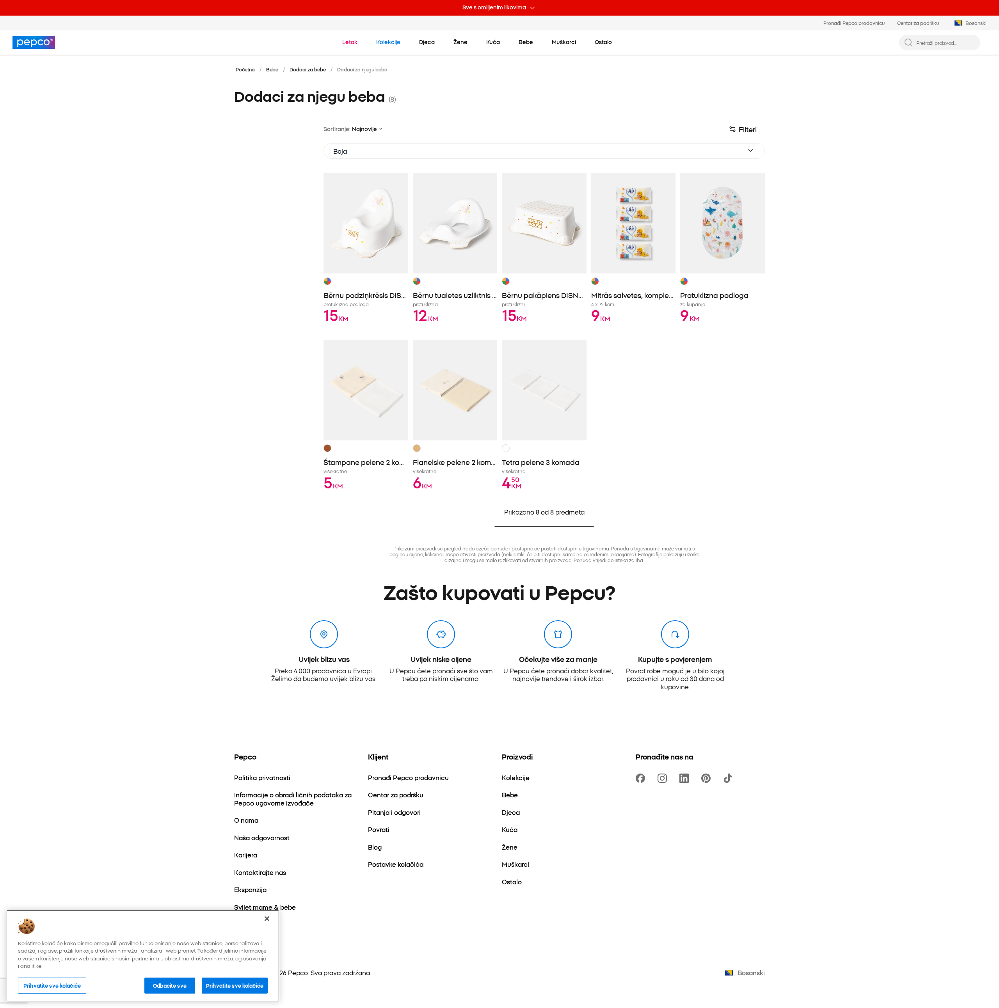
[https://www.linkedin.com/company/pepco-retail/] (685, 778)
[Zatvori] (267, 918)
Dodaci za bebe (308, 69)
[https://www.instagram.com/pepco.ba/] (664, 778)
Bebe (272, 69)
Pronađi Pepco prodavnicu (854, 23)
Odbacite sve (170, 985)
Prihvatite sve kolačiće (52, 985)
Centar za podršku (918, 23)
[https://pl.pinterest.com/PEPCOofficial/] (707, 778)
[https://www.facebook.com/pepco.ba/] (642, 778)
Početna (245, 69)
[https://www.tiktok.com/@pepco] (729, 778)
